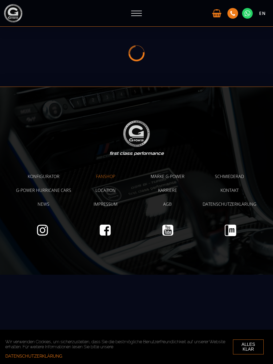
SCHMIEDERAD (229, 176)
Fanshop (105, 176)
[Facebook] (105, 233)
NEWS (43, 204)
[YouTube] (167, 233)
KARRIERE (167, 190)
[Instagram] (42, 233)
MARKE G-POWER (167, 176)
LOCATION (105, 190)
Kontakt (229, 190)
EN (262, 13)
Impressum (106, 204)
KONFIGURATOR (43, 176)
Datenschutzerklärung (229, 204)
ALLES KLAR (248, 346)
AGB (167, 204)
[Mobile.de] (230, 234)
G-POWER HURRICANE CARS (43, 190)
